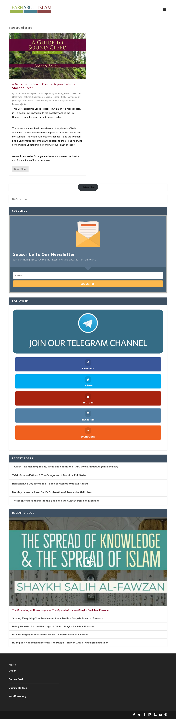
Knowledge (37, 97)
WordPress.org (17, 696)
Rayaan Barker (52, 100)
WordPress (62, 715)
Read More (20, 169)
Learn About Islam (23, 93)
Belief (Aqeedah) (55, 93)
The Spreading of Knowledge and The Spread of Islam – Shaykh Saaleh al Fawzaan (60, 610)
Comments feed (18, 687)
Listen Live (88, 187)
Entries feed (16, 679)
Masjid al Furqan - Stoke (55, 97)
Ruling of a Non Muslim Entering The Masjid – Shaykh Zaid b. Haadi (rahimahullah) (60, 642)
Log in (12, 670)
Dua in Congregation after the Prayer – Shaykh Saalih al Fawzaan (50, 634)
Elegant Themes (31, 715)
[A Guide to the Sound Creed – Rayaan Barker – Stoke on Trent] (47, 56)
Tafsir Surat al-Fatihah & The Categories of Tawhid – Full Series (49, 475)
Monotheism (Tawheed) (33, 100)
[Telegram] (88, 331)
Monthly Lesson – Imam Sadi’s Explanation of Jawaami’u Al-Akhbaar (52, 492)
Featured (27, 97)
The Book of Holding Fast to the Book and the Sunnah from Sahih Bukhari (56, 500)
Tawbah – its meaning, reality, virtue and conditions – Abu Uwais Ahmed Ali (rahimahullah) (65, 466)
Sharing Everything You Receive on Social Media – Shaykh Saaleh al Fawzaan (57, 618)
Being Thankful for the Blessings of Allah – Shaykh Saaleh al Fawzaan (53, 626)
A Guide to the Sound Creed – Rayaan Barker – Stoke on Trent (43, 86)
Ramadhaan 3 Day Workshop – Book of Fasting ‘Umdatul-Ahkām (50, 483)
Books (67, 93)
